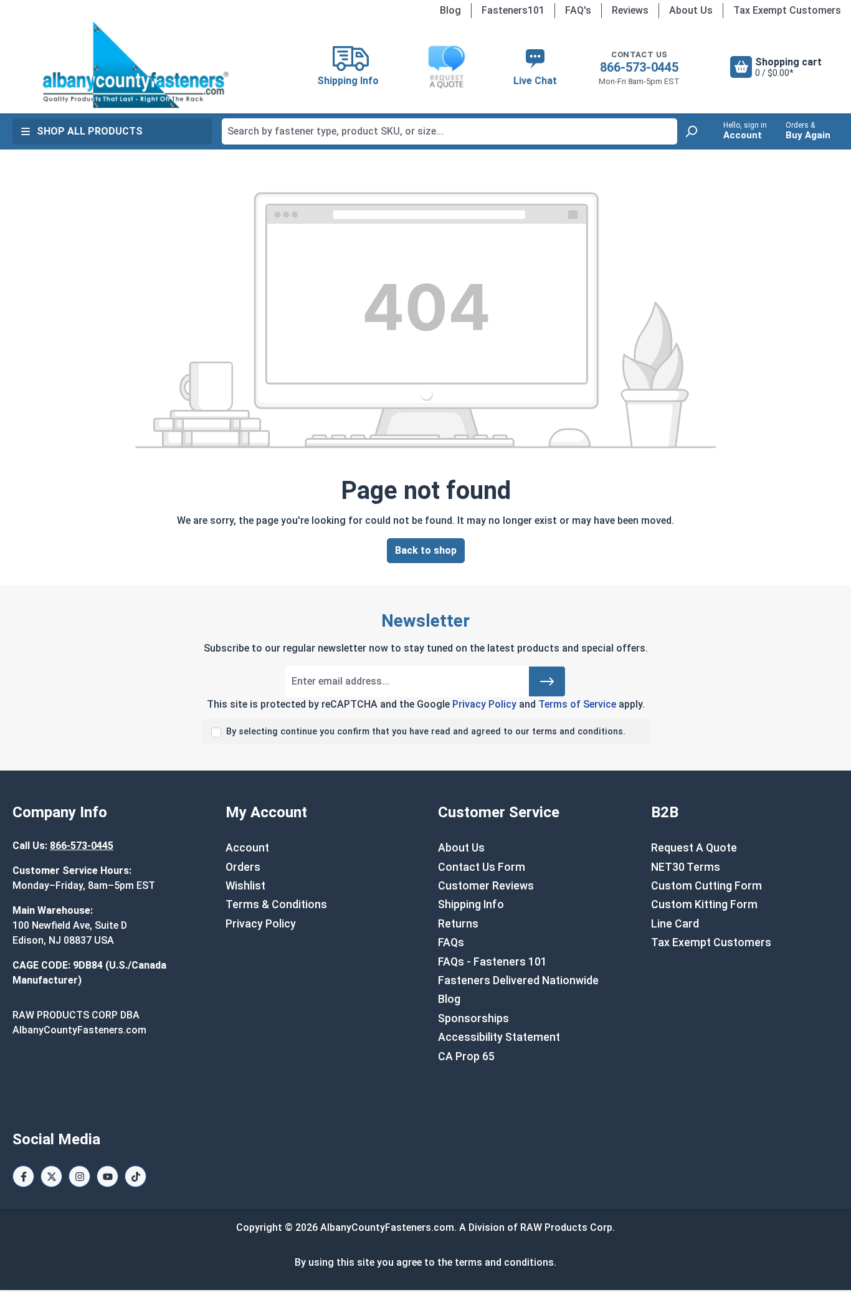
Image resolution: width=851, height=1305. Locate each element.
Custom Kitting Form (704, 904)
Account (247, 848)
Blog (450, 10)
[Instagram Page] (79, 1176)
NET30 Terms (685, 867)
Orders (243, 867)
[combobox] (449, 131)
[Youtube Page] (107, 1176)
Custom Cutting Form (706, 886)
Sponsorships (473, 1018)
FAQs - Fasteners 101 (492, 962)
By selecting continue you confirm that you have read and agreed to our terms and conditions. (425, 731)
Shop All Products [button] (90, 131)
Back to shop (426, 550)
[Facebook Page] (23, 1176)
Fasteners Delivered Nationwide (518, 980)
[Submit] (547, 681)
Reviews (630, 10)
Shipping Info (471, 904)
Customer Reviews (486, 886)
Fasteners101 (513, 10)
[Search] (691, 131)
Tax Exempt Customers (787, 10)
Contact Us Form (481, 867)
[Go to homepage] (135, 64)
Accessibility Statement (499, 1037)
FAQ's (578, 10)
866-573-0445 (639, 67)
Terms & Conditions (276, 904)
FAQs (451, 942)
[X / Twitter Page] (51, 1176)
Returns (458, 924)
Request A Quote (694, 848)
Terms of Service (577, 704)
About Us (691, 10)
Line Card (675, 924)
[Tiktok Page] (135, 1176)
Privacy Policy (484, 704)
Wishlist (245, 886)
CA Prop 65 (466, 1056)
